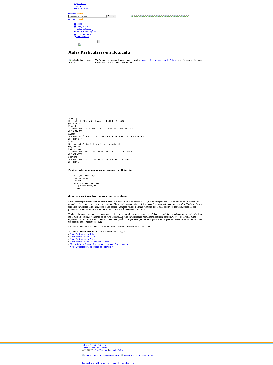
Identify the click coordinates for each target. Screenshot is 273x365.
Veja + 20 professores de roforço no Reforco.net (91, 247)
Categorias (79, 6)
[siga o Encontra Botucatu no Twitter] (138, 355)
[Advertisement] (136, 87)
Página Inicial (80, 3)
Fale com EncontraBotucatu (94, 347)
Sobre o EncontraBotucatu (94, 345)
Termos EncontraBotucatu (93, 363)
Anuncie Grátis (116, 350)
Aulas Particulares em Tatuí (82, 234)
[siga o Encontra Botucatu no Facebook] (100, 355)
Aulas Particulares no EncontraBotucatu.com (90, 241)
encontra (76, 13)
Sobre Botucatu (81, 8)
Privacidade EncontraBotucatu (120, 363)
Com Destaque (101, 350)
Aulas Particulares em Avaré (82, 239)
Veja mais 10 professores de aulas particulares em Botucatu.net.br (99, 244)
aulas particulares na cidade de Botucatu (160, 60)
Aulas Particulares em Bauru (82, 236)
